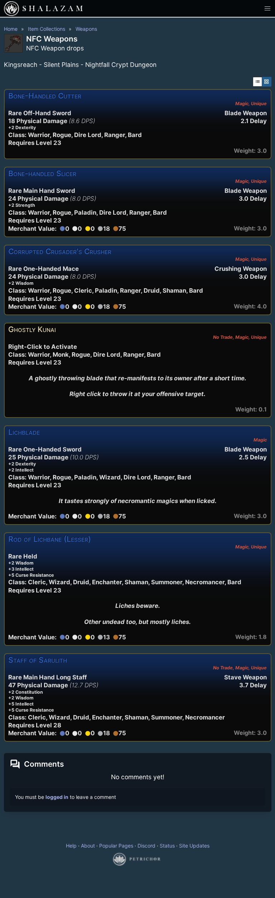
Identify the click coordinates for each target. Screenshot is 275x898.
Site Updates (194, 846)
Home (11, 29)
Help (71, 846)
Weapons (86, 29)
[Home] (11, 8)
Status (167, 846)
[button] (267, 8)
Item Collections (46, 29)
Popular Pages (116, 846)
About (88, 846)
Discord (146, 846)
